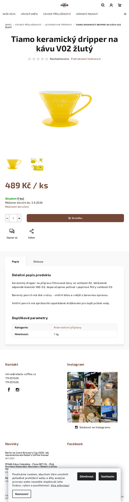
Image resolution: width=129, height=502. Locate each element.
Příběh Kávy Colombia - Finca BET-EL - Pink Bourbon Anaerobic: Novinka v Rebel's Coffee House (31, 466)
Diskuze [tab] (38, 261)
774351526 (12, 378)
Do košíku (77, 218)
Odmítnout (86, 476)
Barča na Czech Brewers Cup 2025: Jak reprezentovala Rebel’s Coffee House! (27, 453)
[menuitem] (9, 14)
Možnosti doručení (17, 206)
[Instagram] (17, 390)
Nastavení (21, 493)
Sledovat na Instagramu (94, 427)
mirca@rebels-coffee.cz (20, 374)
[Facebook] (9, 390)
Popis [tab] (15, 261)
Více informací (60, 485)
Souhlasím (107, 476)
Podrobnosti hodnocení (86, 58)
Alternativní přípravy (67, 327)
